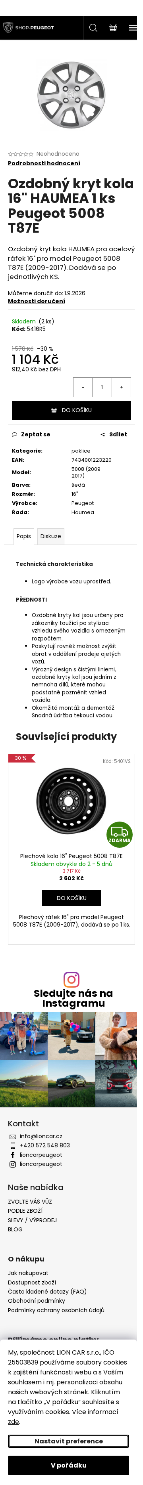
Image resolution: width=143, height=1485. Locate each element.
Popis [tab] (24, 536)
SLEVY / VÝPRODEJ (32, 1220)
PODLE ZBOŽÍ (25, 1211)
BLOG (15, 1229)
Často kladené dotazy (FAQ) (47, 1292)
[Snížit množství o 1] (83, 387)
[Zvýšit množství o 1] (121, 387)
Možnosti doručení (36, 301)
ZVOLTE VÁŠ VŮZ (30, 1202)
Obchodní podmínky (36, 1301)
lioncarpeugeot (41, 1155)
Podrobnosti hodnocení (44, 163)
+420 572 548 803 (45, 1145)
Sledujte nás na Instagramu (73, 998)
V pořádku (69, 1465)
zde (13, 1421)
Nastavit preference (69, 1441)
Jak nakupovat (28, 1273)
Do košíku (77, 410)
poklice (81, 451)
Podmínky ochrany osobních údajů (56, 1310)
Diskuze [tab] (51, 536)
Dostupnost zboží (32, 1282)
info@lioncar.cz (41, 1136)
